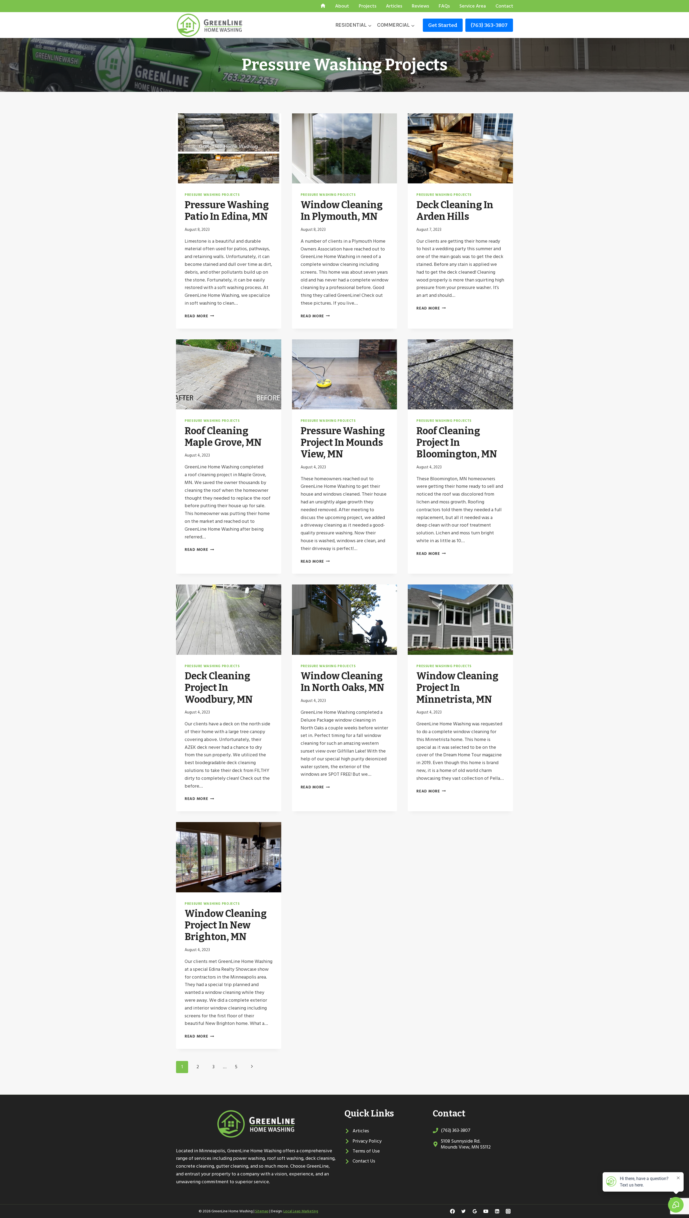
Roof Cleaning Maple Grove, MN (223, 436)
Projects (367, 6)
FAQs (444, 6)
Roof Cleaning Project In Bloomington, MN (456, 442)
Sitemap (262, 1211)
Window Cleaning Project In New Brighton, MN (226, 925)
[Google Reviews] (475, 1211)
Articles (394, 6)
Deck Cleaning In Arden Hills (454, 210)
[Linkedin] (497, 1211)
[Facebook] (452, 1211)
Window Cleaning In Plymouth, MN (342, 210)
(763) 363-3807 (489, 25)
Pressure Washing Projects (212, 194)
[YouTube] (486, 1211)
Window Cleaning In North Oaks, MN (342, 682)
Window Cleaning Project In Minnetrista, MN (457, 687)
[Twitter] (463, 1211)
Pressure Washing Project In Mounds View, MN (343, 442)
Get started (442, 25)
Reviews (420, 6)
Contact (504, 6)
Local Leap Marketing (300, 1211)
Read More (199, 316)
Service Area (472, 6)
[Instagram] (508, 1211)
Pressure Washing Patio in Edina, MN (227, 210)
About (342, 6)
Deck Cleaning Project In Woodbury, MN (219, 687)
